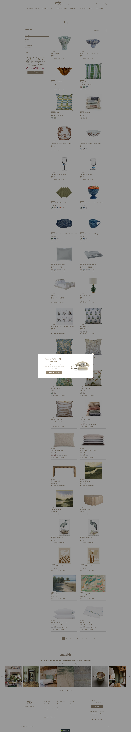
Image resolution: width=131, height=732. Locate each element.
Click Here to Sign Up (54, 372)
